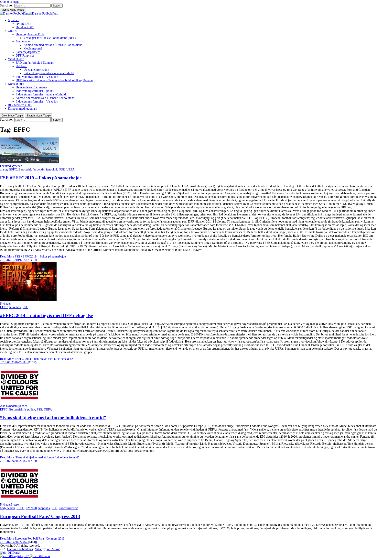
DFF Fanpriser (25, 55)
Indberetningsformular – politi (34, 91)
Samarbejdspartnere (28, 52)
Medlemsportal (33, 48)
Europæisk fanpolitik (31, 169)
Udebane (21, 66)
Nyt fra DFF (23, 23)
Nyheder (13, 20)
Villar (38, 549)
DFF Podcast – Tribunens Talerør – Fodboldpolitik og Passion (54, 80)
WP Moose (53, 549)
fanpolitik (52, 169)
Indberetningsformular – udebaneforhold (49, 73)
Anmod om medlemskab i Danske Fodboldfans (53, 45)
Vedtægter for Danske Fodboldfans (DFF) (50, 37)
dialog (4, 169)
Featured (5, 166)
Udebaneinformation (36, 69)
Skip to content (9, 1)
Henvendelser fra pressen (31, 87)
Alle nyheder (8, 406)
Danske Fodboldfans (20, 549)
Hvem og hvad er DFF (30, 34)
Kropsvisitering (68, 508)
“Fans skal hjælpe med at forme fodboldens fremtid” (53, 417)
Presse (15, 504)
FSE (62, 169)
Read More (33, 256)
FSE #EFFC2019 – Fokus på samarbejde (41, 177)
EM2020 (31, 508)
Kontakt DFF (16, 83)
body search (7, 508)
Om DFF (13, 30)
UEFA (70, 169)
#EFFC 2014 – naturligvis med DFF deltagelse (46, 315)
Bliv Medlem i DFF (20, 105)
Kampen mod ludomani (22, 108)
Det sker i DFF (25, 27)
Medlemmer (23, 41)
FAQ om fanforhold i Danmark (35, 62)
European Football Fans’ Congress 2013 (40, 516)
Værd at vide (16, 59)
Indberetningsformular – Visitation (37, 76)
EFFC (13, 169)
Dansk (16, 552)
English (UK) (21, 556)
